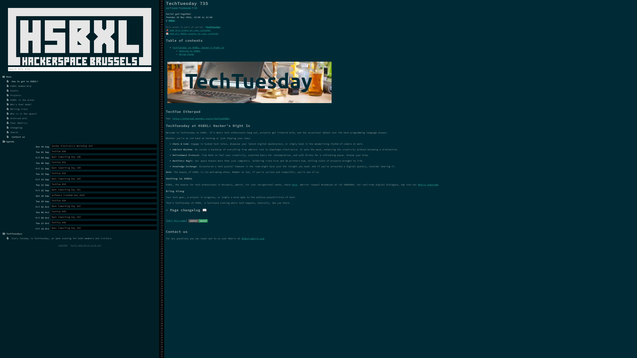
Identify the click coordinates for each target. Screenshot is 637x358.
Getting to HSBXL (189, 50)
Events (14, 90)
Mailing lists (19, 109)
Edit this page (176, 220)
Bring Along (186, 54)
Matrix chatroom (428, 184)
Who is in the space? (23, 113)
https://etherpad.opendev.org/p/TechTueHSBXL (201, 118)
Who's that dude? (21, 104)
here (294, 184)
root (167, 8)
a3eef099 (63, 245)
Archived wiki (19, 118)
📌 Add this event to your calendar (188, 30)
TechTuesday (41, 238)
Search (14, 132)
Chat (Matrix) (19, 122)
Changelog (16, 127)
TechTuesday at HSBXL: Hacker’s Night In (198, 47)
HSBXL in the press (22, 99)
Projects (15, 95)
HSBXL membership (21, 86)
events (175, 8)
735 (195, 8)
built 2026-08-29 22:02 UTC (86, 245)
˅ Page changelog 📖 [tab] (186, 210)
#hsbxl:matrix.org (253, 238)
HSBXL (172, 20)
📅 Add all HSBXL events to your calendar (192, 33)
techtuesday (185, 8)
